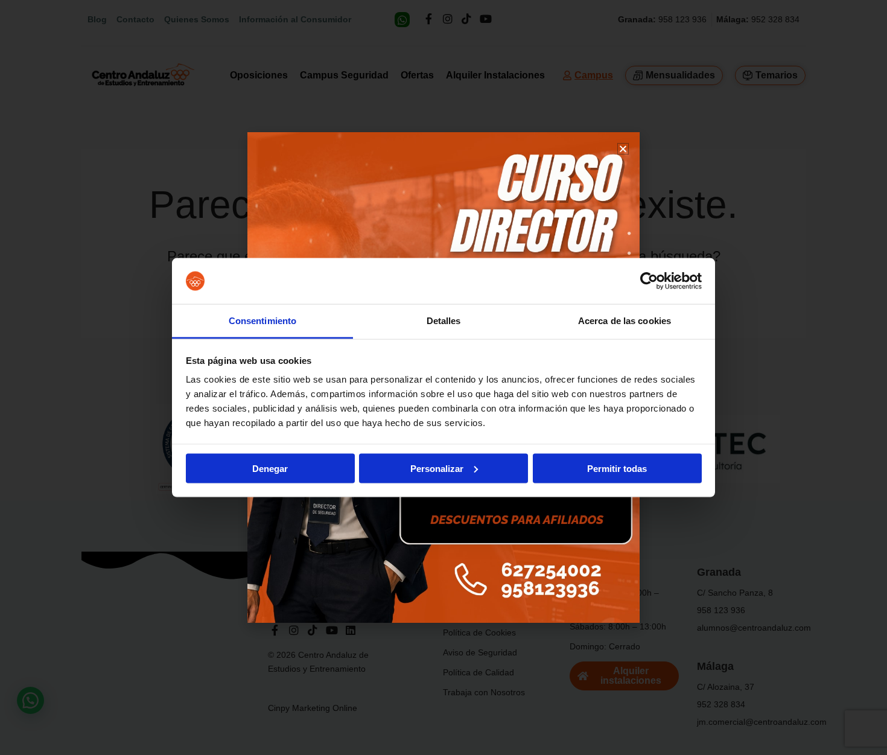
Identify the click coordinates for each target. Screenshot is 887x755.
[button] (623, 148)
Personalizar (436, 468)
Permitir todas (617, 468)
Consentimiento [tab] (262, 321)
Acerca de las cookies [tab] (624, 321)
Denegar (270, 468)
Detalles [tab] (444, 321)
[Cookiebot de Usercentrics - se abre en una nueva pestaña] (649, 281)
